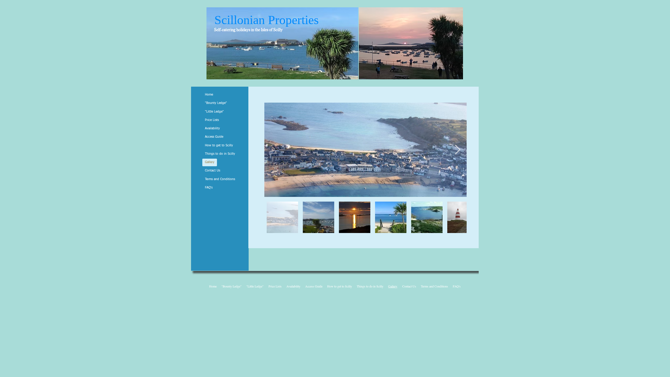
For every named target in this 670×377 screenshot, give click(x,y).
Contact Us (212, 170)
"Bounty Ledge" (216, 103)
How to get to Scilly (219, 145)
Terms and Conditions (220, 179)
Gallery (209, 162)
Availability (212, 128)
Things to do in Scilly (220, 154)
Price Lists (212, 120)
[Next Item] (458, 150)
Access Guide (214, 136)
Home (209, 94)
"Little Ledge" (214, 111)
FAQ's (209, 187)
